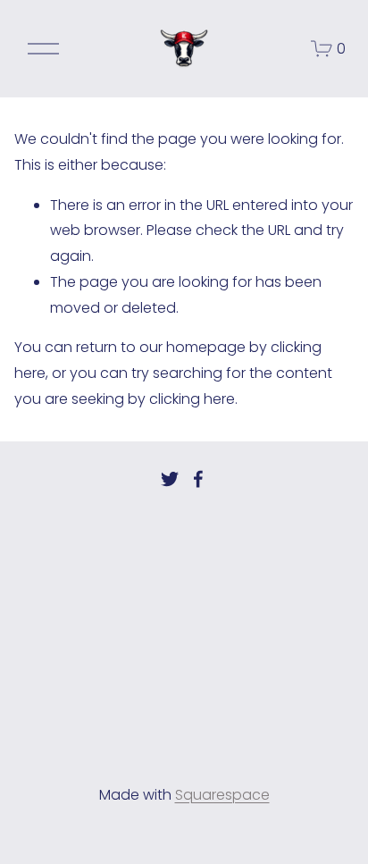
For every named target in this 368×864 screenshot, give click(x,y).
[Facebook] (198, 479)
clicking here (192, 399)
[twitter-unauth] (170, 479)
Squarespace (222, 794)
